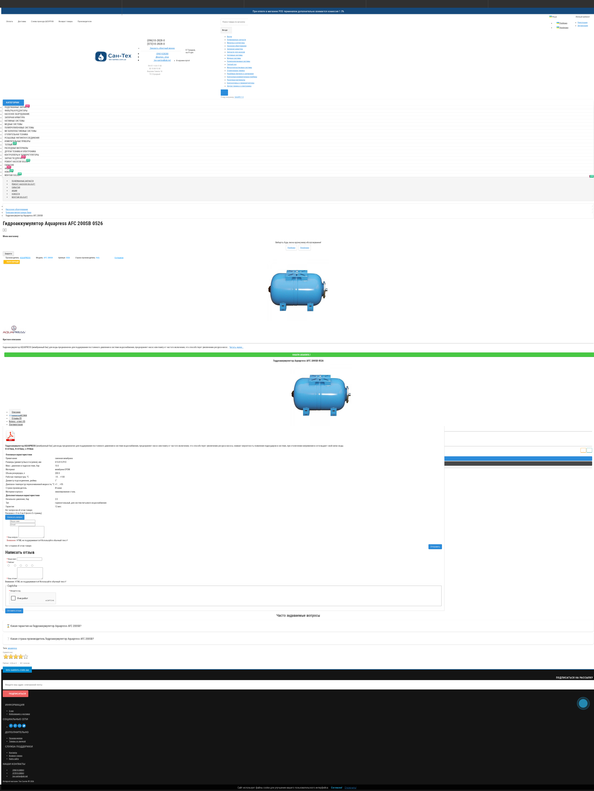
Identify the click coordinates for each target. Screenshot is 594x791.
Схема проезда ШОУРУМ (42, 21)
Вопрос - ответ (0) (17, 421)
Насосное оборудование (236, 46)
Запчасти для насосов (236, 52)
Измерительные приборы (17, 141)
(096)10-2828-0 (18, 770)
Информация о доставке (19, 714)
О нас (11, 711)
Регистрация (583, 22)
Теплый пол (232, 64)
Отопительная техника (236, 71)
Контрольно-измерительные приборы (242, 77)
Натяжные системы (235, 55)
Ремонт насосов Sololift (17, 161)
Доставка (21, 21)
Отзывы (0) (17, 418)
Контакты (13, 752)
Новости (9, 171)
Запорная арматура (235, 49)
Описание (16, 412)
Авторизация (583, 26)
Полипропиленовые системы (238, 61)
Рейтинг (11, 562)
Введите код (15, 591)
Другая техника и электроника (239, 86)
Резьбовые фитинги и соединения (240, 74)
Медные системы (234, 58)
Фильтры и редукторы (236, 43)
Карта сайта (14, 759)
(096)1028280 (162, 54)
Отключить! (350, 787)
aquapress (12, 648)
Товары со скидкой (17, 741)
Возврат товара (65, 21)
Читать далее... (236, 347)
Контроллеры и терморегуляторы (240, 83)
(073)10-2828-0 (18, 773)
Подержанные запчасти (236, 40)
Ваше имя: (12, 559)
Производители (84, 21)
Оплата (9, 21)
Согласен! (336, 787)
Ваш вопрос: (13, 537)
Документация (16, 424)
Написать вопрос (14, 517)
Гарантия (9, 165)
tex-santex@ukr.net (162, 60)
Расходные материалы (236, 80)
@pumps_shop (162, 57)
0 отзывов (119, 258)
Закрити (8, 254)
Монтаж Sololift (13, 174)
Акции (8, 168)
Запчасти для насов (15, 157)
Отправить (435, 547)
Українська (563, 28)
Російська (563, 23)
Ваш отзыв (12, 578)
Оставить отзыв (14, 611)
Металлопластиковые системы (239, 67)
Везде (229, 37)
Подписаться (17, 693)
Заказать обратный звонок (162, 48)
